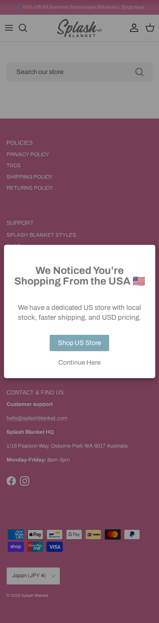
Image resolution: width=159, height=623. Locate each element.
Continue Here (79, 362)
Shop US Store (79, 342)
